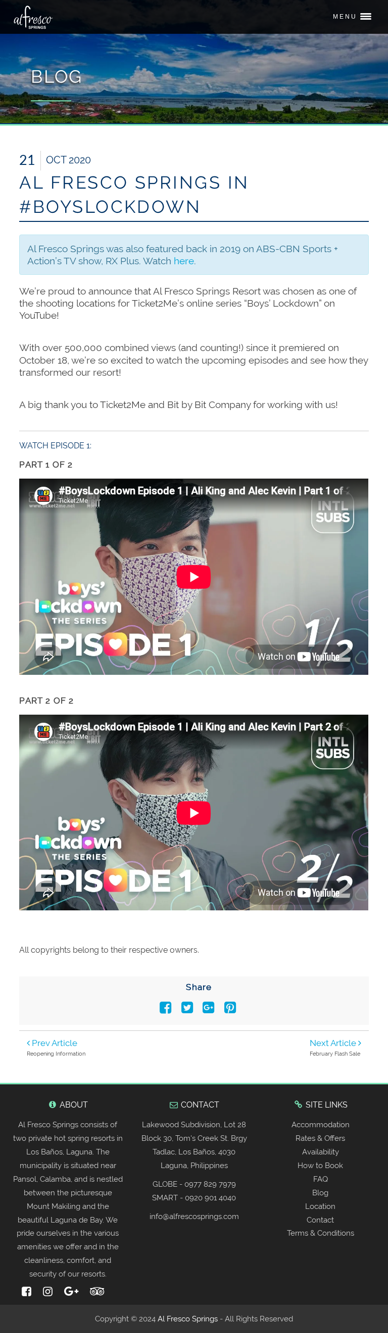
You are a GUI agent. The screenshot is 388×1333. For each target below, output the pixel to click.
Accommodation (321, 1124)
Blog (320, 1192)
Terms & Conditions (320, 1233)
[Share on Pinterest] (231, 1010)
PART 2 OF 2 (46, 701)
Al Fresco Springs (188, 1318)
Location (320, 1206)
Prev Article (53, 1043)
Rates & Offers (320, 1138)
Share (199, 987)
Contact (320, 1220)
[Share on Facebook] (167, 1010)
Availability (320, 1151)
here (184, 260)
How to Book (320, 1165)
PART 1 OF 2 (46, 464)
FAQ (320, 1179)
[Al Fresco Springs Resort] (36, 17)
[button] (350, 18)
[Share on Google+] (211, 1010)
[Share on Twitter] (189, 1010)
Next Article (334, 1043)
